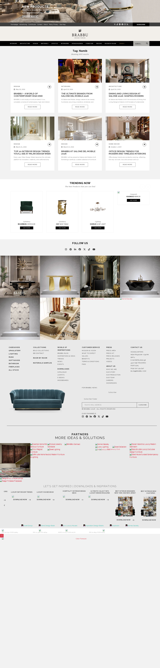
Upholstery (15, 351)
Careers (109, 380)
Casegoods (14, 347)
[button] (148, 208)
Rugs (11, 357)
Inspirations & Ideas (66, 356)
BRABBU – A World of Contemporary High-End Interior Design (28, 95)
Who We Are (111, 369)
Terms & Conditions (90, 361)
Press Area (111, 350)
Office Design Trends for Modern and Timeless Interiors (127, 152)
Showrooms (111, 383)
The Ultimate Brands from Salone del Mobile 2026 (76, 94)
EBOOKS (99, 43)
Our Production (113, 375)
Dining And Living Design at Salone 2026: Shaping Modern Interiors (126, 95)
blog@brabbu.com (138, 371)
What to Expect (89, 353)
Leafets (61, 375)
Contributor (32, 24)
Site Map (63, 24)
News (60, 361)
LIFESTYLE (54, 43)
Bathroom (14, 363)
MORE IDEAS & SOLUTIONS (80, 438)
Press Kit (110, 353)
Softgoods (14, 360)
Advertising (23, 24)
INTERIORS (13, 43)
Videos (109, 361)
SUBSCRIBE (142, 405)
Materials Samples (42, 363)
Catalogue (62, 372)
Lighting (13, 354)
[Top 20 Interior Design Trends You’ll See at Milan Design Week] (32, 128)
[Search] (146, 43)
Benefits (86, 359)
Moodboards (63, 380)
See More (29, 228)
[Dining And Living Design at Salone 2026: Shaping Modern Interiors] (127, 71)
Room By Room (40, 358)
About (46, 24)
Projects (110, 359)
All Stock (14, 370)
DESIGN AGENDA (77, 43)
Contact (39, 24)
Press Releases (113, 356)
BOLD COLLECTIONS (41, 350)
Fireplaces (14, 367)
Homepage (14, 24)
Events (61, 364)
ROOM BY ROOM (110, 43)
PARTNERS (80, 434)
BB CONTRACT (38, 353)
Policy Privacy (53, 24)
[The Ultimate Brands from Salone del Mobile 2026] (80, 71)
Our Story (110, 372)
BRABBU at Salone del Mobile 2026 (78, 152)
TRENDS (121, 43)
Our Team (110, 377)
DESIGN (35, 43)
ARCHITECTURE (25, 43)
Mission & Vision (89, 350)
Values (85, 356)
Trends (61, 359)
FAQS (84, 364)
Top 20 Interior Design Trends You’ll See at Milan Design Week (32, 152)
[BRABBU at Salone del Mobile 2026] (80, 130)
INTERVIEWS (65, 43)
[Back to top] (153, 661)
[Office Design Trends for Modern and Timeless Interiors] (127, 128)
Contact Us (136, 347)
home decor (114, 144)
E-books (61, 377)
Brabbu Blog (63, 353)
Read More (32, 107)
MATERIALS (44, 43)
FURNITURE (89, 43)
